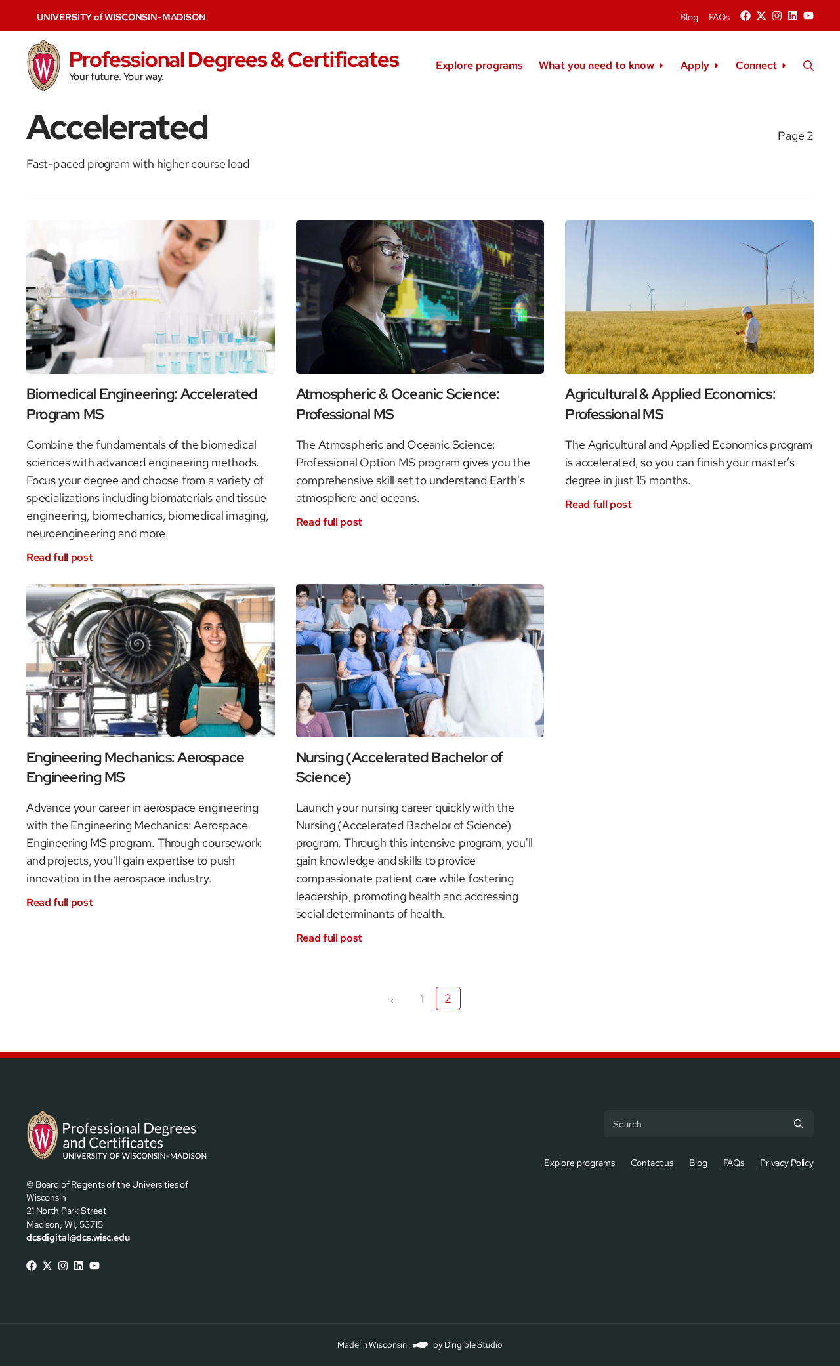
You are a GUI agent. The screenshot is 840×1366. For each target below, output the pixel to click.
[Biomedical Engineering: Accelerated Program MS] (150, 297)
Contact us (652, 1162)
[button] (808, 65)
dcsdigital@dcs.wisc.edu (78, 1237)
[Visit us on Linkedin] (793, 15)
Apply (695, 65)
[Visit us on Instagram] (777, 15)
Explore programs (479, 65)
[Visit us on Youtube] (808, 15)
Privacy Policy (787, 1162)
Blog (689, 17)
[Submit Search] (799, 1123)
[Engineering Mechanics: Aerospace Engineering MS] (150, 660)
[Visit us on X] (761, 15)
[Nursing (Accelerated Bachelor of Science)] (420, 660)
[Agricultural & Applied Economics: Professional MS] (689, 297)
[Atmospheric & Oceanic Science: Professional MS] (420, 297)
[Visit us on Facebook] (745, 15)
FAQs (719, 17)
